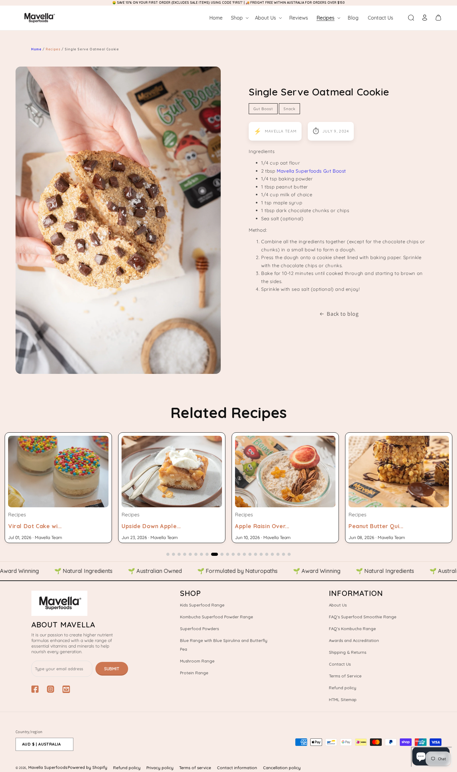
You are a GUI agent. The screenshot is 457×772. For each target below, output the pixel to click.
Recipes (54, 49)
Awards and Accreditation (354, 640)
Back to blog (342, 313)
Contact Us (340, 664)
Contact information (237, 767)
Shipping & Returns (347, 652)
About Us (338, 604)
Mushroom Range (197, 660)
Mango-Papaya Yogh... (380, 526)
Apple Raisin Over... (149, 526)
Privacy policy (159, 767)
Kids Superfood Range (202, 604)
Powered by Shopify (87, 767)
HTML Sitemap (343, 699)
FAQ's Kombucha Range (352, 628)
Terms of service (195, 767)
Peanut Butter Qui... (262, 526)
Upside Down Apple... (37, 526)
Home (36, 49)
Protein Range (194, 672)
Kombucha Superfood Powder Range (216, 616)
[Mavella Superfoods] (79, 603)
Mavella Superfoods (47, 767)
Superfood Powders (199, 628)
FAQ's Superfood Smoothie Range (362, 616)
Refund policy (342, 687)
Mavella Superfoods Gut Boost (311, 171)
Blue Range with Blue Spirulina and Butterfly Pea (223, 645)
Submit (111, 669)
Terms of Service (345, 675)
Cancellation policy (282, 767)
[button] (239, 18)
